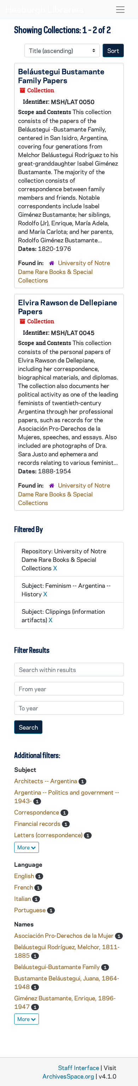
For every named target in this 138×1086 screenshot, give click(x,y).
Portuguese (30, 910)
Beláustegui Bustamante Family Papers (61, 75)
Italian (23, 898)
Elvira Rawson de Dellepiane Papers (67, 306)
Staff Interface (78, 1067)
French (24, 887)
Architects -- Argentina (46, 781)
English (24, 876)
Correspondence (37, 812)
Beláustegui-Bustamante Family (57, 967)
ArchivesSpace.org (68, 1076)
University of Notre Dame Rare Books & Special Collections (64, 271)
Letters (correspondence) (49, 835)
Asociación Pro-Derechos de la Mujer (64, 935)
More (24, 847)
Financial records (38, 823)
